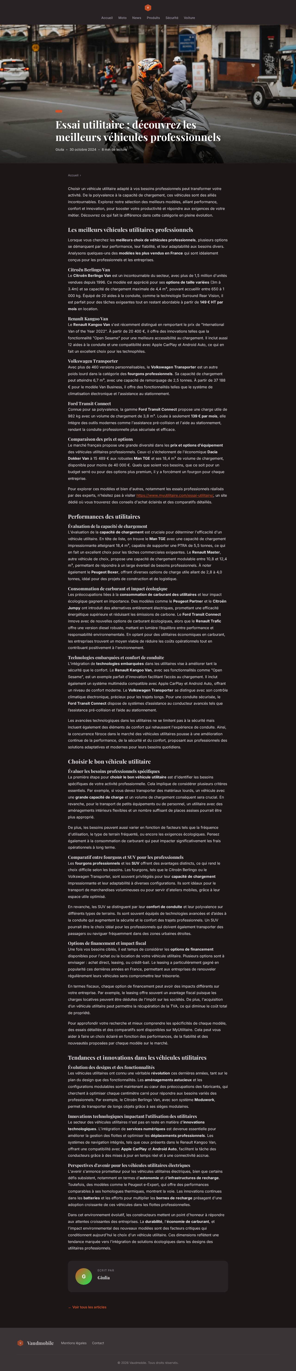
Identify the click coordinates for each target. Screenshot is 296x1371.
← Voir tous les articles (87, 1307)
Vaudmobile (40, 1343)
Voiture (189, 18)
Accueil (107, 18)
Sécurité (172, 18)
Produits (153, 18)
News (136, 18)
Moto (122, 18)
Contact (98, 1343)
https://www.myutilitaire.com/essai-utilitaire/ (174, 495)
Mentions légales (73, 1343)
